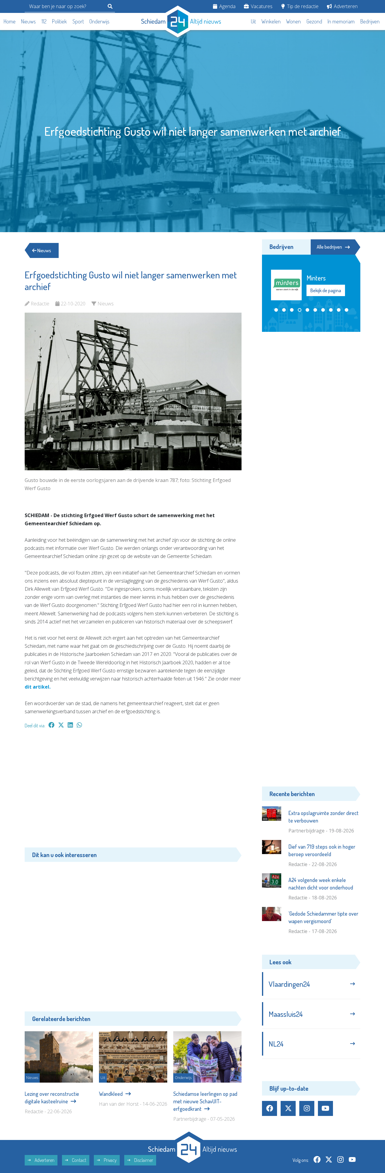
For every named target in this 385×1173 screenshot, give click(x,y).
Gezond (314, 21)
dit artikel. (38, 686)
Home (10, 21)
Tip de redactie (302, 6)
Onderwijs (99, 21)
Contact (78, 1160)
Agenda (227, 6)
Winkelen (271, 21)
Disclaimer (143, 1160)
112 (44, 21)
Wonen (293, 21)
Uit (253, 21)
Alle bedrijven (329, 247)
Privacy (110, 1160)
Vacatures (261, 6)
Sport (78, 21)
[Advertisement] (133, 791)
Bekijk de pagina (325, 290)
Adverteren (345, 6)
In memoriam (341, 21)
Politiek (59, 21)
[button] (276, 309)
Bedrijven (370, 21)
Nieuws (28, 21)
